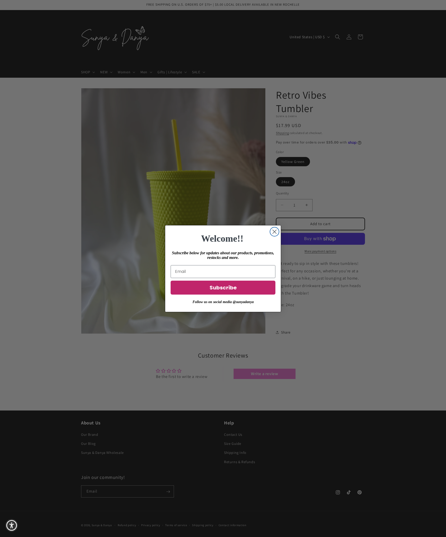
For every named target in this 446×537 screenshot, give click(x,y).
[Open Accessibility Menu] (11, 525)
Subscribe (223, 287)
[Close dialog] (274, 231)
